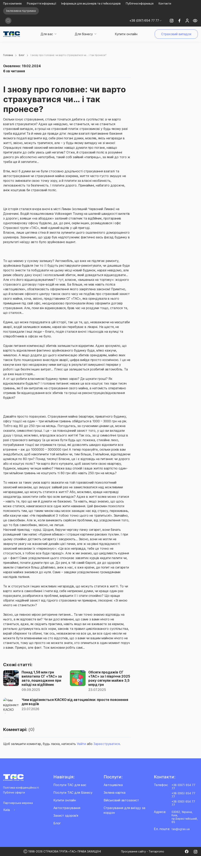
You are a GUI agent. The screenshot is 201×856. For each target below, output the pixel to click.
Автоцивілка (113, 785)
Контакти (165, 3)
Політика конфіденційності (21, 787)
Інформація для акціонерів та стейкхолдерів (91, 3)
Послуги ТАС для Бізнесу (72, 792)
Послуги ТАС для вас (69, 785)
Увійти (81, 744)
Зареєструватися (106, 744)
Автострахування (66, 808)
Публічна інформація (139, 3)
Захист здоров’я (65, 815)
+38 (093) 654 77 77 (183, 803)
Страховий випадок (176, 34)
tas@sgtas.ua (181, 829)
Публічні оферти (14, 792)
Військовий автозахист (121, 800)
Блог (57, 823)
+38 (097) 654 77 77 (183, 786)
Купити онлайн (126, 34)
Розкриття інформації (41, 3)
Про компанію (12, 3)
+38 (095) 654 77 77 (183, 795)
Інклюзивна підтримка (21, 10)
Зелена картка (114, 792)
